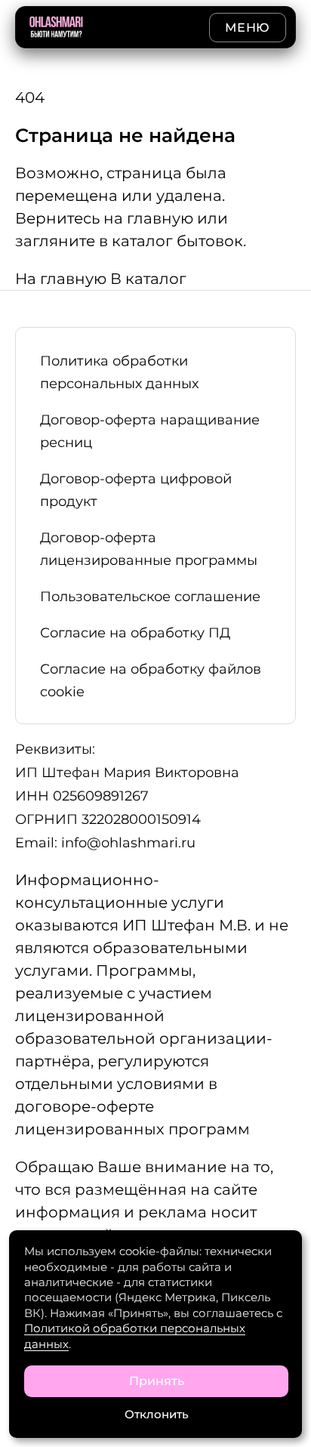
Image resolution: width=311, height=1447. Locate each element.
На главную (62, 279)
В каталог (148, 279)
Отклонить (157, 1414)
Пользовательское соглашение (152, 596)
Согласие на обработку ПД (135, 633)
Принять (156, 1381)
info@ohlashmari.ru (128, 843)
